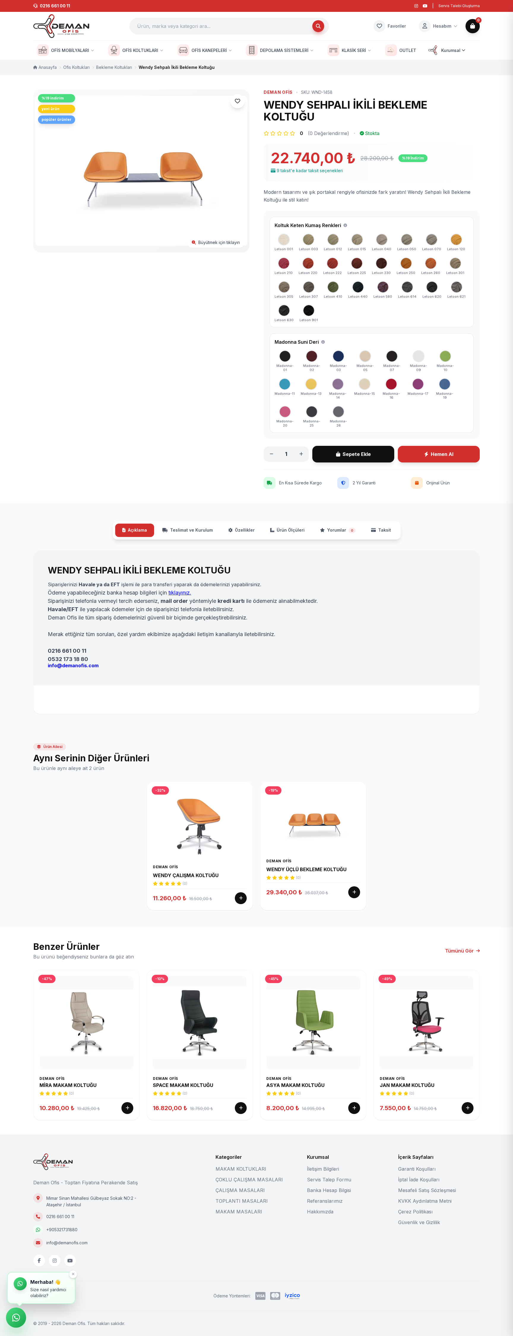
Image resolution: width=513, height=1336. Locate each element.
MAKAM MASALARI (239, 1212)
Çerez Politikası (415, 1212)
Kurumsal (450, 50)
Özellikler (245, 530)
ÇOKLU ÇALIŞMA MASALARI (249, 1180)
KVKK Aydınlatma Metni (425, 1201)
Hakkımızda (320, 1212)
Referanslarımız (325, 1201)
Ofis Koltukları (76, 67)
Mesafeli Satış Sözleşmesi (427, 1190)
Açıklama (137, 530)
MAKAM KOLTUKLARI (241, 1169)
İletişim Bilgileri (323, 1169)
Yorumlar (340, 530)
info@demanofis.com (67, 1242)
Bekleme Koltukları (114, 67)
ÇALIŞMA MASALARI (240, 1190)
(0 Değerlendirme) (328, 133)
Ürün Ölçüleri (291, 530)
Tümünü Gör (459, 951)
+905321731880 (61, 1229)
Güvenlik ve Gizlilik (419, 1222)
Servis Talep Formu (329, 1180)
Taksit (384, 530)
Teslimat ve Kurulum (191, 530)
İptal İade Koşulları (418, 1180)
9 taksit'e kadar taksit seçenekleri (310, 170)
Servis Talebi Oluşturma (459, 6)
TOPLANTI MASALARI (242, 1201)
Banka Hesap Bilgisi (329, 1190)
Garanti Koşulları (417, 1169)
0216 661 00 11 (60, 1216)
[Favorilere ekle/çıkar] (237, 101)
